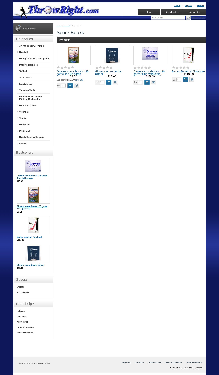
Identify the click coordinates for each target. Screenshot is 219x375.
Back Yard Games (28, 105)
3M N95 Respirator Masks (31, 46)
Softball (23, 71)
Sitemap (20, 287)
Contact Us (194, 12)
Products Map (23, 292)
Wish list (200, 6)
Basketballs (25, 124)
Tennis (22, 118)
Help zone (21, 311)
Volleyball (24, 112)
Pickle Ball (24, 131)
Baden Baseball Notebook (188, 71)
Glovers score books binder (108, 73)
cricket (22, 143)
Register (188, 6)
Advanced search (198, 18)
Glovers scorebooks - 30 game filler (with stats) (149, 73)
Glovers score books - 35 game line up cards (73, 73)
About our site (23, 322)
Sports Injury (25, 84)
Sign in (177, 6)
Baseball (66, 26)
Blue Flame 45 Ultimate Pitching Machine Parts (30, 98)
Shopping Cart (171, 12)
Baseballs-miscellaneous (31, 137)
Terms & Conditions (26, 327)
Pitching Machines (28, 65)
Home (59, 26)
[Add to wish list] (77, 85)
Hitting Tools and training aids (34, 58)
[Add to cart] (70, 85)
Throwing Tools (27, 90)
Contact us (22, 316)
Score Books (25, 77)
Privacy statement (25, 333)
